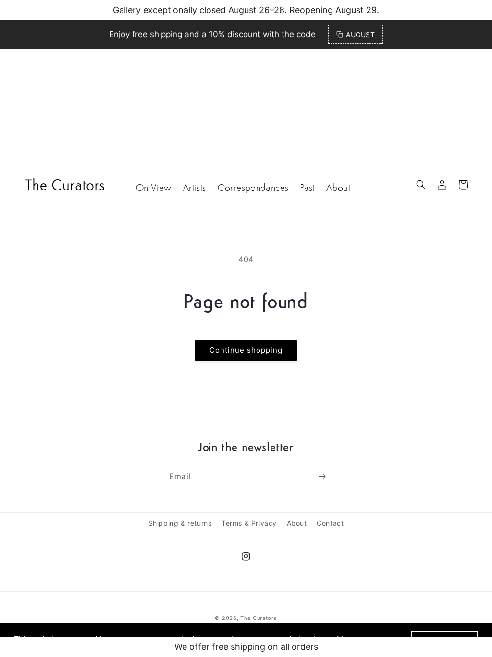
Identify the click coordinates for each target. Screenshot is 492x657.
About (297, 523)
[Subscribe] (321, 476)
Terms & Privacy (249, 523)
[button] (420, 184)
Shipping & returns (180, 523)
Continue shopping (246, 349)
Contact (330, 523)
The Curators (258, 618)
